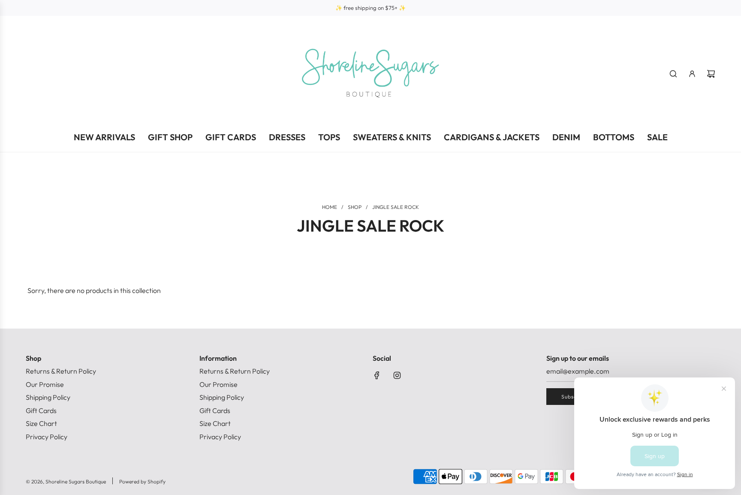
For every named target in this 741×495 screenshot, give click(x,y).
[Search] (673, 73)
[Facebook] (376, 375)
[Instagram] (397, 375)
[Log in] (692, 73)
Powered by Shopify (142, 481)
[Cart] (711, 73)
